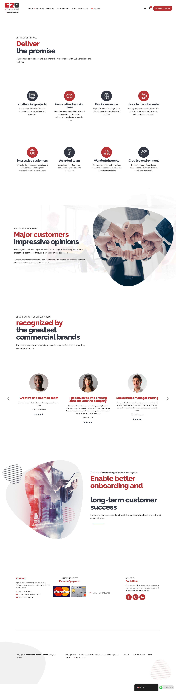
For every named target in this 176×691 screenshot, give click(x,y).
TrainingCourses (139, 654)
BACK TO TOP (81, 657)
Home (30, 8)
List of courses (62, 8)
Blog (74, 8)
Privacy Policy (71, 654)
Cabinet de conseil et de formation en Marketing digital (99, 654)
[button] (8, 262)
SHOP (68, 657)
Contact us (83, 8)
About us (39, 8)
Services (50, 8)
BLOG (150, 654)
